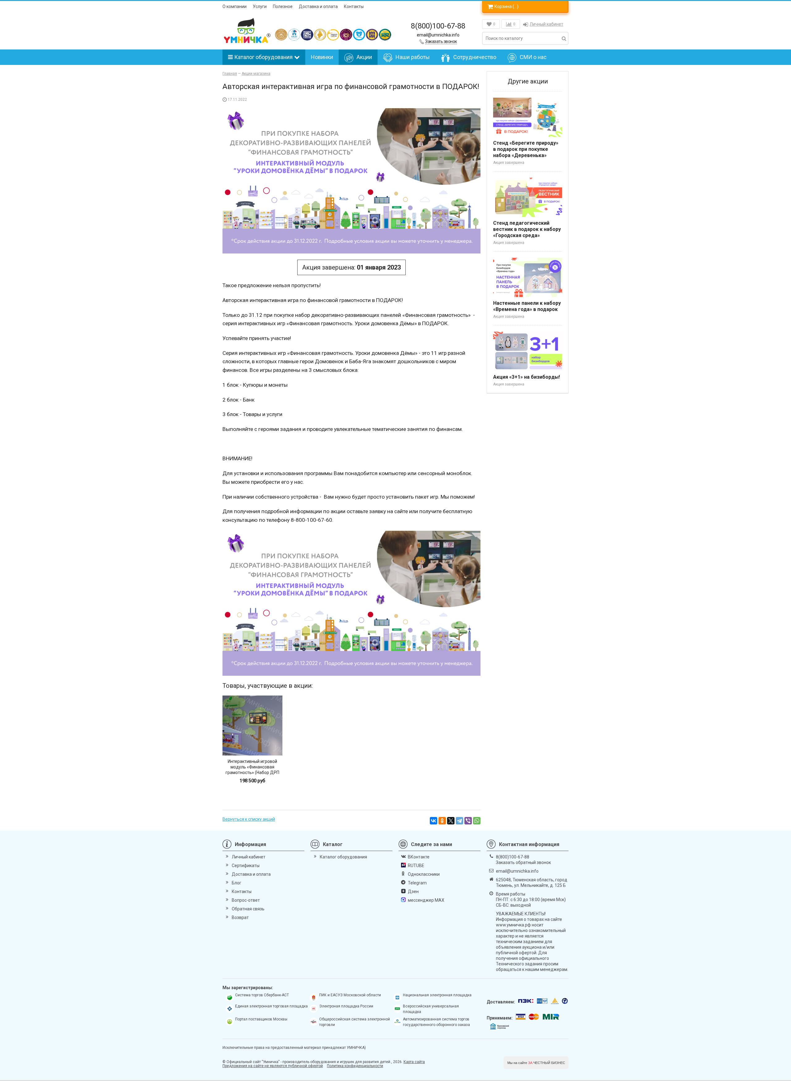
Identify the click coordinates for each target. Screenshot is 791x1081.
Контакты (354, 6)
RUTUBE (416, 865)
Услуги (260, 6)
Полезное (283, 6)
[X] (451, 820)
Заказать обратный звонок (523, 862)
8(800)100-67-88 (438, 26)
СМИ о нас (533, 57)
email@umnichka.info (438, 34)
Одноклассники (424, 874)
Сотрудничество (474, 57)
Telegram (417, 882)
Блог (236, 882)
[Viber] (468, 820)
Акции (364, 57)
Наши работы (413, 57)
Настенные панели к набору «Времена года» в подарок (527, 306)
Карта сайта (414, 1062)
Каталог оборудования (263, 57)
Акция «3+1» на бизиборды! (526, 377)
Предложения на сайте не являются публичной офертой (272, 1066)
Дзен (413, 891)
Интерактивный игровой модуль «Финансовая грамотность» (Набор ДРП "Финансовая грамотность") (252, 770)
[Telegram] (459, 820)
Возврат (240, 917)
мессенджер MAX (426, 900)
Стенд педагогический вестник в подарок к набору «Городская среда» (527, 229)
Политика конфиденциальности (355, 1066)
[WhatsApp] (476, 820)
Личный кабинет (546, 24)
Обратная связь (248, 908)
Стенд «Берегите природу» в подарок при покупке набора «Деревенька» (525, 149)
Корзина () (506, 6)
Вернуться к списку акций (248, 819)
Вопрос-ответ (246, 900)
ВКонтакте (418, 856)
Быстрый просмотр (252, 745)
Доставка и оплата (318, 6)
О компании (234, 6)
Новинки (322, 57)
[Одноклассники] (442, 820)
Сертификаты (246, 865)
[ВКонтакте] (433, 820)
